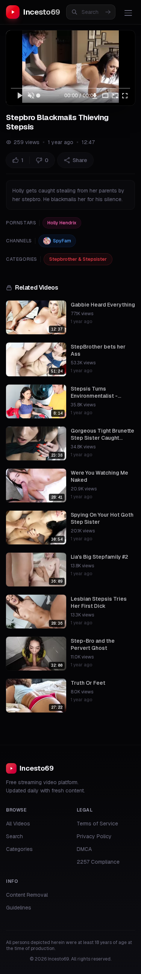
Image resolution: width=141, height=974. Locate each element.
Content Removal (27, 894)
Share (80, 160)
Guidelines (18, 907)
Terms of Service (97, 823)
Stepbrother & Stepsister (78, 259)
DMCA (84, 849)
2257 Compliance (98, 861)
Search (14, 836)
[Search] (107, 12)
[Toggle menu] (128, 13)
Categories (19, 849)
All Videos (18, 823)
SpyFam (62, 241)
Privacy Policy (94, 836)
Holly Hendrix (61, 223)
